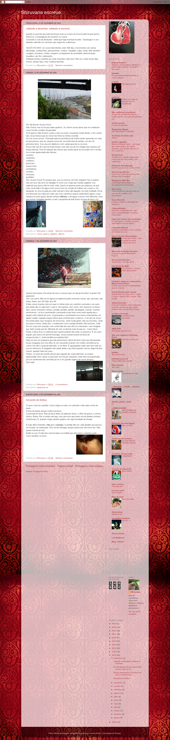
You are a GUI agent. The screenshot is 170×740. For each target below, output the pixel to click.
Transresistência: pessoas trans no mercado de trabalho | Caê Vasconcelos (125, 193)
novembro (118, 683)
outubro (117, 686)
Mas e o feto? (127, 425)
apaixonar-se (42, 387)
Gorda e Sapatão (119, 142)
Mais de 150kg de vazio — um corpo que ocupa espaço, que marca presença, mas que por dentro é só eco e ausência (126, 147)
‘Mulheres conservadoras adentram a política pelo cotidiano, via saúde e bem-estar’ (126, 67)
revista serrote (118, 123)
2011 (114, 652)
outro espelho (117, 493)
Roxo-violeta (117, 371)
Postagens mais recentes (40, 466)
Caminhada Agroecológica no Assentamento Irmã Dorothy (123, 184)
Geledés (115, 73)
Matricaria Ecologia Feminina (125, 251)
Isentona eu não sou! (130, 339)
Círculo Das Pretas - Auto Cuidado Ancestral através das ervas (132, 240)
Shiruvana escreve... (43, 12)
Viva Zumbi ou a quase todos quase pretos (131, 269)
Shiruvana (135, 592)
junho (116, 700)
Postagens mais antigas (89, 466)
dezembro (118, 658)
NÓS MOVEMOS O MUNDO (123, 131)
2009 (114, 722)
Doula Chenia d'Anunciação (124, 236)
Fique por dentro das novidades (126, 219)
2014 (114, 641)
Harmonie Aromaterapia (122, 166)
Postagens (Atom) (40, 471)
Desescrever (117, 512)
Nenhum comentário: (64, 65)
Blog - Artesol (118, 542)
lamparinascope (119, 303)
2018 (114, 627)
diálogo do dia (117, 514)
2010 (114, 655)
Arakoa (114, 138)
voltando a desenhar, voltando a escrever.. (48, 28)
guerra (46, 234)
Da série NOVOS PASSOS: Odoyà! (129, 442)
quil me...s (126, 520)
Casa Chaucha (118, 200)
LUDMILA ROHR (119, 408)
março (117, 711)
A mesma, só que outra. (122, 454)
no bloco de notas (120, 314)
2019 (114, 624)
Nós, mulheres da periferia (123, 112)
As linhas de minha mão (122, 136)
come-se (115, 97)
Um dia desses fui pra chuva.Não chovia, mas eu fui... (127, 668)
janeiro (117, 718)
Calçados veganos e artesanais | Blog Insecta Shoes (126, 282)
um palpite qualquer (121, 518)
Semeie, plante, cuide (121, 402)
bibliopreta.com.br (120, 359)
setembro (118, 690)
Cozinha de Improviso (121, 469)
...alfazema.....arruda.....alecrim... (126, 387)
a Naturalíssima (119, 208)
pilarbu (115, 352)
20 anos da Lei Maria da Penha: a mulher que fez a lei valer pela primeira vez (126, 116)
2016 (114, 634)
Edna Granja (117, 365)
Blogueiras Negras (120, 129)
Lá (113, 404)
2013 (114, 645)
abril (116, 707)
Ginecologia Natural (121, 172)
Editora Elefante (119, 63)
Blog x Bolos (127, 471)
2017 (114, 631)
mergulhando (127, 456)
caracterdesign (95, 733)
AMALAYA (116, 329)
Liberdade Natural (120, 228)
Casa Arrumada (128, 499)
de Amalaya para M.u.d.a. (121, 331)
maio (116, 704)
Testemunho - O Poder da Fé (123, 262)
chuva (39, 234)
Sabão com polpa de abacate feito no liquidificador (130, 101)
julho (116, 697)
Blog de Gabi (118, 497)
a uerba (115, 82)
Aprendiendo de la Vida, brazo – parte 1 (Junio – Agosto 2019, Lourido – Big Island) (126, 296)
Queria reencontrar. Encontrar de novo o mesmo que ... (127, 674)
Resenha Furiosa (118, 355)
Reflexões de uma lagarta (123, 423)
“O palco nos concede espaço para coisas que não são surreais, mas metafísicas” (125, 159)
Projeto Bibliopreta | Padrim (122, 361)
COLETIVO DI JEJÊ (120, 266)
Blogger (118, 733)
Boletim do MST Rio (121, 181)
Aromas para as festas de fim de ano (126, 168)
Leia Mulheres (118, 538)
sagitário (53, 234)
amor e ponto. (118, 484)
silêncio (61, 234)
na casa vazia (118, 491)
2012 (114, 648)
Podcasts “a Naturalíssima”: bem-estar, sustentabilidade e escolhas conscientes (125, 213)
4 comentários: (62, 384)
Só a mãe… (116, 367)
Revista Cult (117, 155)
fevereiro (118, 714)
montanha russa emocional (128, 317)
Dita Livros (117, 189)
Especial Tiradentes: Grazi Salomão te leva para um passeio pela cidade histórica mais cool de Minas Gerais (126, 307)
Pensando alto (117, 486)
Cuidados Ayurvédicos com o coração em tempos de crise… (126, 231)
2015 (114, 638)
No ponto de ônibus (36, 400)
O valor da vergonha (119, 125)
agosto (117, 693)
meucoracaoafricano (121, 260)
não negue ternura (129, 84)
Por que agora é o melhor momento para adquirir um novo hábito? (125, 222)
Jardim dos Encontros (122, 439)
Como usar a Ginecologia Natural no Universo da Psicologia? (125, 175)
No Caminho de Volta (130, 373)
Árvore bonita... (119, 534)
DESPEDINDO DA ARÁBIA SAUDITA (129, 411)
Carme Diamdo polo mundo (124, 292)
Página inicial (65, 466)
